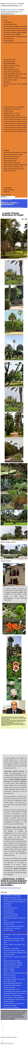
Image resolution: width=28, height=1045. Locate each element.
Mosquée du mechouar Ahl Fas (12, 897)
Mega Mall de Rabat (9, 969)
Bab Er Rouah (7, 905)
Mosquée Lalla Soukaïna (10, 907)
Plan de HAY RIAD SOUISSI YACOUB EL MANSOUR (15, 32)
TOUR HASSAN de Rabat (9, 61)
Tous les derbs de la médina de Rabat (12, 71)
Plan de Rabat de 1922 (9, 38)
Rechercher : (5, 890)
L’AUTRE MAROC (8, 187)
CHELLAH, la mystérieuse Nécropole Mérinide (14, 107)
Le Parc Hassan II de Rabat (11, 1007)
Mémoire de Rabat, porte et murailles (12, 156)
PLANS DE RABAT (8, 22)
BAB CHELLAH (7, 82)
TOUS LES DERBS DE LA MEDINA (11, 69)
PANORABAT (7, 191)
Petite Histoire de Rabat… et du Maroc (12, 115)
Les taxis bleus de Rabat (10, 914)
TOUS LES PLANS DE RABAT (10, 24)
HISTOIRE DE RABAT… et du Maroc (12, 113)
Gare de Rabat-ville (9, 909)
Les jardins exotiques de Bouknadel (14, 926)
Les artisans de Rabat (10, 977)
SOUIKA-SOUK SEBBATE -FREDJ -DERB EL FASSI (15, 73)
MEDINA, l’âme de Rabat (9, 67)
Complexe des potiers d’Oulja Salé (13, 922)
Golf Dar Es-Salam (9, 924)
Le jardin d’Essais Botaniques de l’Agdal (15, 932)
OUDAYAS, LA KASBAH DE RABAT (11, 65)
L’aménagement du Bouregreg (12, 985)
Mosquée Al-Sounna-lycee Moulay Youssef (15, 899)
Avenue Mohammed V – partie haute (14, 1003)
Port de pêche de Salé (10, 981)
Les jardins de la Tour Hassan (12, 928)
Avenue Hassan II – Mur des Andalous (14, 997)
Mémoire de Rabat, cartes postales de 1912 (13, 166)
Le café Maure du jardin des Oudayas (14, 938)
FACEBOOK (12, 1018)
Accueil (5, 20)
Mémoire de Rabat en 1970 (10, 170)
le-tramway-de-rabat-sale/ (11, 916)
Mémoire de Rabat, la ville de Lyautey (12, 162)
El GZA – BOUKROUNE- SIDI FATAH (12, 75)
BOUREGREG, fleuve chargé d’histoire (12, 109)
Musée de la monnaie (9, 975)
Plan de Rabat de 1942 (9, 40)
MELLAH (6, 86)
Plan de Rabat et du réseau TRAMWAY (12, 34)
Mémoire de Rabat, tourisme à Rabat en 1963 (14, 168)
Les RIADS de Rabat (8, 111)
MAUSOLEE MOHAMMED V (10, 63)
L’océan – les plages (9, 987)
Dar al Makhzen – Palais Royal (12, 895)
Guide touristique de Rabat (9, 59)
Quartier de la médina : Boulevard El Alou (15, 973)
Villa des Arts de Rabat (10, 1005)
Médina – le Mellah (9, 971)
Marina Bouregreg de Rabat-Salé (13, 983)
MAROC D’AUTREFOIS (9, 189)
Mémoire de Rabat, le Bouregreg (11, 158)
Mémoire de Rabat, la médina (10, 160)
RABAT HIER (6, 150)
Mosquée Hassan (8, 930)
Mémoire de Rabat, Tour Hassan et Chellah (13, 154)
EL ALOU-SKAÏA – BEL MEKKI (10, 80)
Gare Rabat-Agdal (8, 912)
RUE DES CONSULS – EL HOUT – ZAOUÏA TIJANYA (15, 77)
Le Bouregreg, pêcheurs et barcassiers (14, 979)
